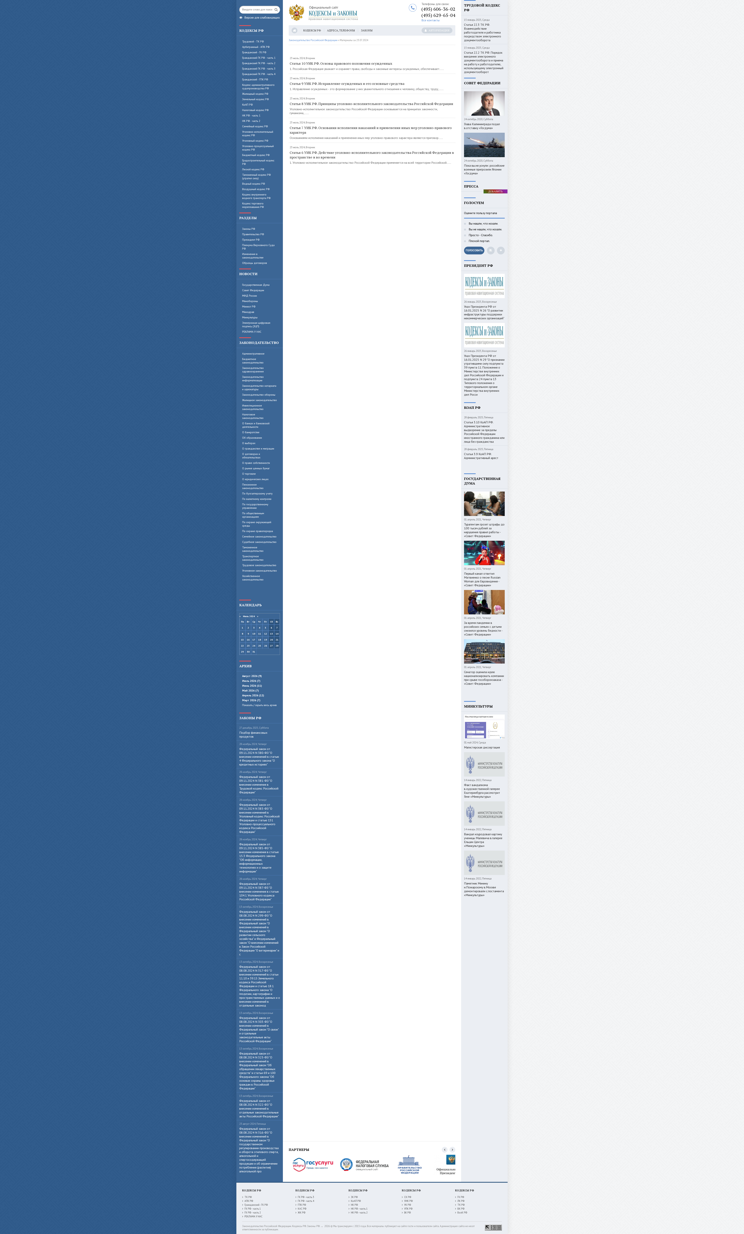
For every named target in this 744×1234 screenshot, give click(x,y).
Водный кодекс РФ (253, 183)
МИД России (249, 295)
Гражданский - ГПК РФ (255, 79)
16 (248, 639)
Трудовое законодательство (259, 565)
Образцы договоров (254, 263)
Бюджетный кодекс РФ (256, 155)
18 (259, 639)
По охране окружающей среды (256, 523)
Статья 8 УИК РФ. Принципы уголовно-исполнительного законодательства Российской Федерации (371, 103)
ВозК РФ (462, 1212)
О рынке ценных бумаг (256, 468)
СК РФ (407, 1197)
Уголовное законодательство (259, 570)
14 (277, 633)
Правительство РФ (253, 234)
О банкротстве (250, 432)
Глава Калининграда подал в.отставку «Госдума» (482, 126)
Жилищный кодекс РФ (255, 94)
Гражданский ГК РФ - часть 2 (259, 63)
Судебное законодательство (259, 542)
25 (259, 645)
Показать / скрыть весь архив (259, 705)
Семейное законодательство (259, 536)
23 (248, 645)
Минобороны (250, 301)
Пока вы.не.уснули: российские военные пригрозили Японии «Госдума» (484, 169)
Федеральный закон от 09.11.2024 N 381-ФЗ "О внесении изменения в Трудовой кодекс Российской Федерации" (258, 784)
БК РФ (407, 1212)
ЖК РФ (301, 1212)
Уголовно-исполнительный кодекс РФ (257, 133)
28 (277, 645)
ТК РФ (248, 1197)
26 (265, 645)
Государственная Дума (256, 285)
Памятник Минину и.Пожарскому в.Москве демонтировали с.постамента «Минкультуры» (484, 889)
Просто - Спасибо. (480, 235)
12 (265, 633)
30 (248, 651)
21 (277, 639)
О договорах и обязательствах (251, 455)
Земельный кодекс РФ (255, 99)
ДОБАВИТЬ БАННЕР (495, 192)
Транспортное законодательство (253, 558)
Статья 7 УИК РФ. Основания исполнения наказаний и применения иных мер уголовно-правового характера (371, 130)
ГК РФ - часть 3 (306, 1197)
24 (253, 645)
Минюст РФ (249, 306)
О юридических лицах (255, 479)
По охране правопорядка (257, 531)
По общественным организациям (253, 515)
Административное (253, 353)
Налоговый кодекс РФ (255, 110)
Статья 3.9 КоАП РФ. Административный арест (481, 456)
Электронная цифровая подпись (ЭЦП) (256, 324)
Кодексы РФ (312, 30)
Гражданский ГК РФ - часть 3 (259, 68)
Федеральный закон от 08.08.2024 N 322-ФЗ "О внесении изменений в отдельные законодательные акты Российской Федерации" (259, 1108)
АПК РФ (249, 1201)
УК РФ (407, 1204)
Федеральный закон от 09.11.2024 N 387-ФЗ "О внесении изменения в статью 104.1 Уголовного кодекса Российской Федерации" (259, 891)
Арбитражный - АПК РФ (256, 47)
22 (242, 645)
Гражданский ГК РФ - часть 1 (259, 57)
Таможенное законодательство (253, 549)
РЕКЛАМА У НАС (251, 331)
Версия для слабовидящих (262, 17)
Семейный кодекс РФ (255, 126)
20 (271, 639)
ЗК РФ (354, 1197)
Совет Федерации (253, 290)
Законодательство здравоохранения (253, 369)
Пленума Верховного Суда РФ (258, 246)
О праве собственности (256, 463)
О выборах (248, 443)
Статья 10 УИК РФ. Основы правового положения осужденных (341, 63)
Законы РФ (248, 229)
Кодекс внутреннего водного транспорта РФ (256, 196)
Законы (367, 30)
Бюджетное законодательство (253, 360)
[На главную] (337, 12)
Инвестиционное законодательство (253, 407)
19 (265, 639)
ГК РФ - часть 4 (306, 1201)
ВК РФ (460, 1208)
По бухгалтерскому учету (257, 493)
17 (253, 639)
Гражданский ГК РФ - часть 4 (259, 74)
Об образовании (252, 437)
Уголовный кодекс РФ (255, 140)
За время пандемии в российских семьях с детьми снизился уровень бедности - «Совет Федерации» (483, 628)
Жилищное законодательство (259, 400)
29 (242, 651)
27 (271, 645)
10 (253, 633)
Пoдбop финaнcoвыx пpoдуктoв (253, 734)
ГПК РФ (302, 1204)
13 (271, 633)
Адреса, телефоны (341, 30)
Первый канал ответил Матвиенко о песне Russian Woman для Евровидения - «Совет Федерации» (482, 579)
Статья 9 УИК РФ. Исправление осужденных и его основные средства (347, 83)
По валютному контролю (256, 499)
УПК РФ (408, 1208)
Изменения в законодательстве (253, 255)
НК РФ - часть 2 (251, 121)
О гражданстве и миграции (258, 448)
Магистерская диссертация (482, 747)
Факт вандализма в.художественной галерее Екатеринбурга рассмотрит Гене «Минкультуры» (482, 790)
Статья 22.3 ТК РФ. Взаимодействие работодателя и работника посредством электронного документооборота (482, 32)
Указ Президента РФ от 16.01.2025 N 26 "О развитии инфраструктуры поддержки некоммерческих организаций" (484, 312)
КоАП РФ (247, 104)
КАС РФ (302, 1208)
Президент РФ (251, 239)
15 (242, 639)
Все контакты (430, 20)
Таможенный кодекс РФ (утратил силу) (256, 176)
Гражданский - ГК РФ (254, 52)
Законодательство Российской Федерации (313, 40)
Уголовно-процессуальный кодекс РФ (258, 147)
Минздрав (248, 312)
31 (253, 651)
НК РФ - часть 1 (251, 115)
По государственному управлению (255, 506)
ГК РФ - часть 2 (253, 1212)
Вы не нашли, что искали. (485, 229)
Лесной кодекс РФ (253, 169)
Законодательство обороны (258, 394)
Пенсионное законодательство (253, 486)
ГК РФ (460, 1197)
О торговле (249, 473)
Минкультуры (249, 317)
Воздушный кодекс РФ (256, 189)
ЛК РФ (460, 1201)
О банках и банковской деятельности (256, 425)
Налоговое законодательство (253, 416)
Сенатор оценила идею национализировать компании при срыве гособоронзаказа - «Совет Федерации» (484, 677)
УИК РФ (408, 1201)
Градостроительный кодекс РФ (258, 162)
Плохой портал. (479, 241)
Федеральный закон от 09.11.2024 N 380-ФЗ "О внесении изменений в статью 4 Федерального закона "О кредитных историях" (259, 756)
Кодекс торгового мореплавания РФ (253, 205)
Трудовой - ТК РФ (253, 41)
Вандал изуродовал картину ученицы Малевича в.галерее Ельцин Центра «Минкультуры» (483, 840)
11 (259, 633)
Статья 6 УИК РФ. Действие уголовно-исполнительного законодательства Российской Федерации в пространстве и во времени (372, 154)
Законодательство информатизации (253, 378)
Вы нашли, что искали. (483, 223)
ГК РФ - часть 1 (253, 1208)
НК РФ (354, 1204)
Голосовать (474, 250)
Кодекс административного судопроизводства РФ (258, 86)
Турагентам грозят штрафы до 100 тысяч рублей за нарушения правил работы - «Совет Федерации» (484, 530)
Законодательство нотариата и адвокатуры (259, 387)
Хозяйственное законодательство (253, 577)
